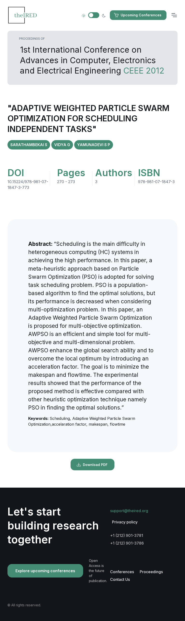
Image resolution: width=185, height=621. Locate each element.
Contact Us (120, 579)
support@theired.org (129, 510)
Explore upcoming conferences (45, 570)
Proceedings (151, 571)
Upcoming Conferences (141, 15)
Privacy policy (125, 522)
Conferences (122, 571)
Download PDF (95, 465)
